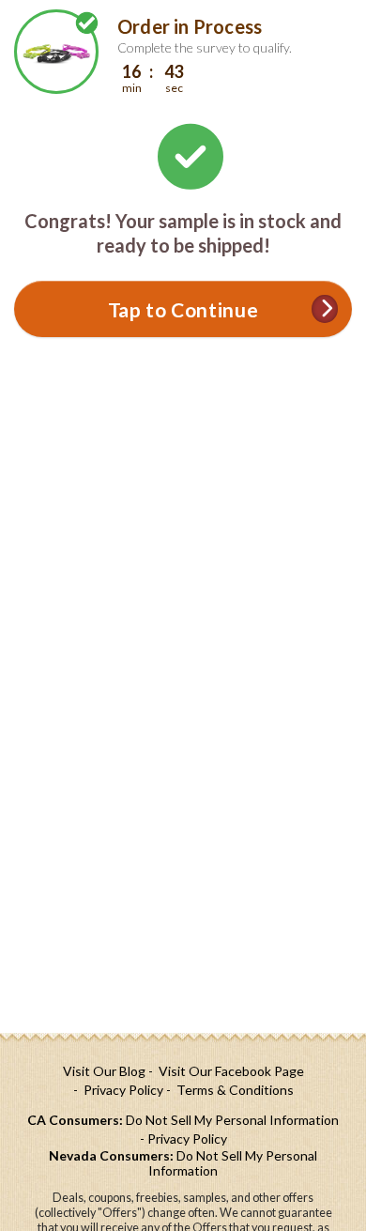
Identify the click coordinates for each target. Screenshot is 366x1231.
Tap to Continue (183, 309)
